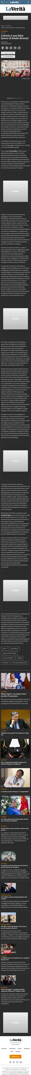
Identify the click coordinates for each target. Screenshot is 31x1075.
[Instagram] (17, 1062)
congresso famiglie (8, 658)
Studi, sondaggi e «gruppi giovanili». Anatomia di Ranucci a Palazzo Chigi (13, 990)
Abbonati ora (15, 1056)
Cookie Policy (20, 1072)
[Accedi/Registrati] (28, 2)
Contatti (18, 1051)
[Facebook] (10, 1062)
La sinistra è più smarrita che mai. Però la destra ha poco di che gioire (14, 866)
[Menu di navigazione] (2, 2)
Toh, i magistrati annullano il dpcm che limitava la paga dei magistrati (13, 763)
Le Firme (8, 26)
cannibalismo (14, 648)
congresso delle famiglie (9, 653)
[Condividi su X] (7, 48)
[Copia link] (19, 48)
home (2, 26)
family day (5, 662)
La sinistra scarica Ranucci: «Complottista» (15, 791)
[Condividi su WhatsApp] (11, 48)
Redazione (27, 1048)
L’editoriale (12, 1048)
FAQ (12, 1051)
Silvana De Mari (6, 44)
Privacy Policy (13, 1072)
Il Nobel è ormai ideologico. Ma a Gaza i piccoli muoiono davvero (14, 927)
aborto (4, 648)
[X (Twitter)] (14, 1062)
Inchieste (4, 956)
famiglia (19, 658)
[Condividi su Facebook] (2, 48)
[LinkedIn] (21, 1062)
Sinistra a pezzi (6, 895)
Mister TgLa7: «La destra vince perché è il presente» (13, 695)
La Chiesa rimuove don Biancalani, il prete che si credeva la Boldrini (14, 820)
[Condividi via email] (15, 48)
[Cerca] (7, 2)
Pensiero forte (5, 924)
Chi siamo (4, 1048)
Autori (19, 1048)
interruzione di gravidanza (19, 662)
